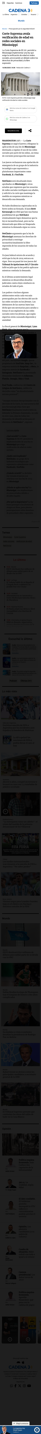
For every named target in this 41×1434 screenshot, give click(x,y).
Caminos (18, 3)
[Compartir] (30, 131)
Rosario (33, 14)
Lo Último (6, 14)
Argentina (14, 14)
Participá (34, 3)
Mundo (4, 29)
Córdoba (24, 14)
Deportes (10, 3)
